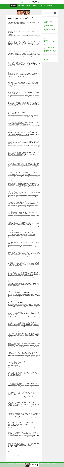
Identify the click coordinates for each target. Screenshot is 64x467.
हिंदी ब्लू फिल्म (46, 59)
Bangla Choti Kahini (32, 1)
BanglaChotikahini (28, 5)
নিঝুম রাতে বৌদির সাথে (10, 451)
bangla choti (46, 40)
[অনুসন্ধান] (55, 13)
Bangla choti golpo (14, 5)
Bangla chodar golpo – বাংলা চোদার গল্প (50, 38)
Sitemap (45, 57)
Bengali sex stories (43, 5)
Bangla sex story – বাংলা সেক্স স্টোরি (49, 46)
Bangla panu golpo (21, 5)
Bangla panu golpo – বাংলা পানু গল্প (49, 44)
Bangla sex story (35, 5)
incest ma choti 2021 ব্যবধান (12, 458)
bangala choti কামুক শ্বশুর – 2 (48, 28)
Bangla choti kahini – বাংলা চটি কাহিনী (49, 43)
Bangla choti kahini (50, 5)
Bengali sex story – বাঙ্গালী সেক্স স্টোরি (49, 51)
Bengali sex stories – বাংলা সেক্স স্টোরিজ (50, 50)
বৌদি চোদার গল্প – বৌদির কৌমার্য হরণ (12, 449)
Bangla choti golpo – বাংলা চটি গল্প (49, 41)
